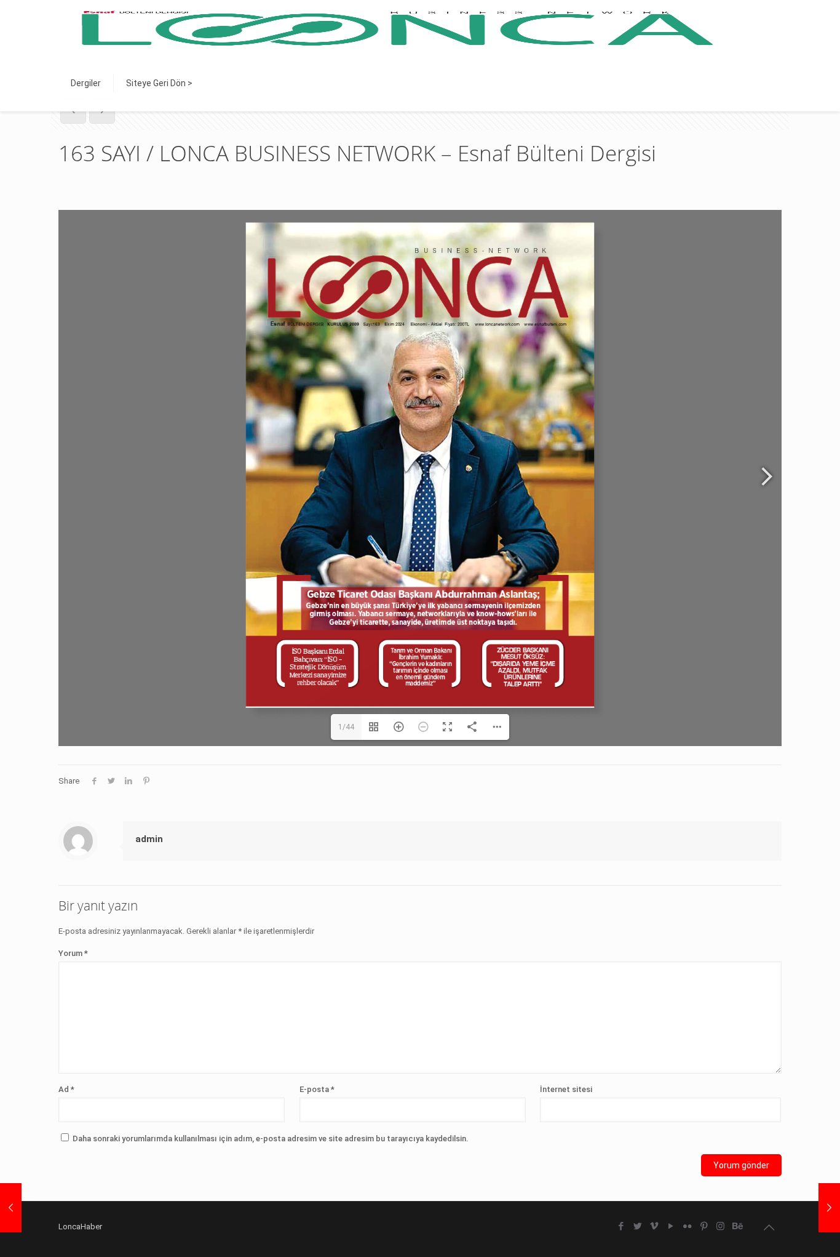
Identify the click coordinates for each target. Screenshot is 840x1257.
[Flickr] (687, 1226)
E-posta (317, 1089)
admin (149, 839)
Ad (66, 1089)
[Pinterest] (703, 1226)
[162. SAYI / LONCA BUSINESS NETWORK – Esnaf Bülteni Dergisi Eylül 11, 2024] (11, 1207)
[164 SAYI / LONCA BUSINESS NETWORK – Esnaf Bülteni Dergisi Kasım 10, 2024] (829, 1207)
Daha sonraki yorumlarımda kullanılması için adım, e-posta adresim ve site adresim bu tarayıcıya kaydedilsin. (271, 1138)
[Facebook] (620, 1226)
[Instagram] (720, 1226)
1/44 (346, 727)
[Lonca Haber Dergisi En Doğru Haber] (395, 27)
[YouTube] (670, 1226)
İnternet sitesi (566, 1089)
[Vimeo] (654, 1226)
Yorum (73, 953)
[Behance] (737, 1226)
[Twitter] (637, 1226)
